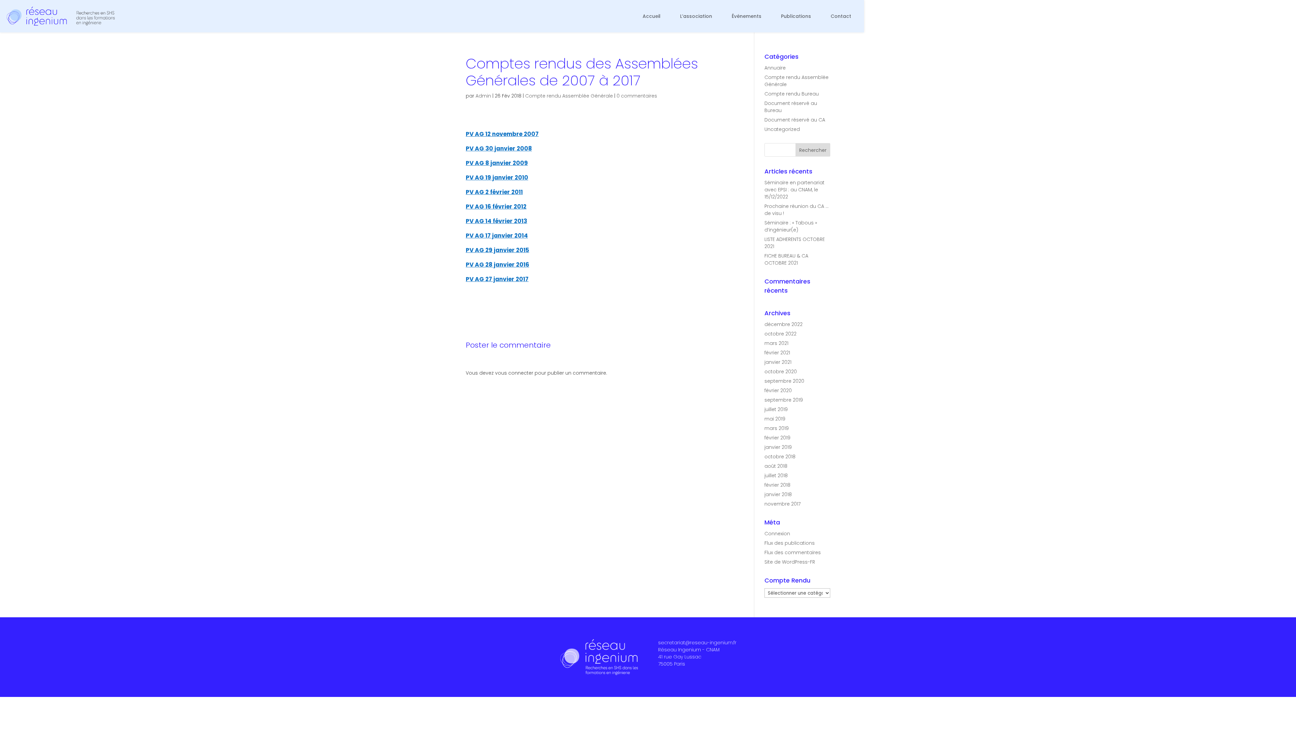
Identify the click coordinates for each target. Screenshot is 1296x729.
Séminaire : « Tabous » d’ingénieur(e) (790, 226)
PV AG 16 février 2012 (496, 206)
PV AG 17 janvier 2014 (497, 236)
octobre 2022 (780, 333)
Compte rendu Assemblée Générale (569, 95)
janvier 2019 (778, 447)
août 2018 (775, 466)
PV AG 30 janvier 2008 (499, 148)
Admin (483, 95)
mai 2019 (774, 418)
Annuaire (775, 67)
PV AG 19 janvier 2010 (497, 177)
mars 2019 (776, 428)
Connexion (777, 533)
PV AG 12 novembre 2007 (502, 134)
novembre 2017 (782, 504)
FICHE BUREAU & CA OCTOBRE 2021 (786, 259)
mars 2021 (776, 343)
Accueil (651, 16)
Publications (796, 16)
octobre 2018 (779, 456)
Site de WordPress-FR (789, 562)
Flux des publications (789, 543)
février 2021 (777, 352)
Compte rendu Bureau (791, 93)
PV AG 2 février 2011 (494, 192)
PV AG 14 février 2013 (496, 221)
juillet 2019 (776, 409)
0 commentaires (637, 95)
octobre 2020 (780, 371)
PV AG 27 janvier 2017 (497, 279)
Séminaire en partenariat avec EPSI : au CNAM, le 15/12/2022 (794, 189)
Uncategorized (782, 129)
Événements (746, 16)
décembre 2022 (783, 324)
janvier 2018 (778, 494)
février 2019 (777, 437)
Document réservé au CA (794, 119)
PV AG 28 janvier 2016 (497, 265)
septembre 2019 (783, 400)
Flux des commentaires (792, 552)
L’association (696, 16)
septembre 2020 (784, 381)
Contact (841, 16)
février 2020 (778, 390)
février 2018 (777, 485)
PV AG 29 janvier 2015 (497, 250)
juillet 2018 (776, 475)
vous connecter (514, 373)
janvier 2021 (777, 362)
